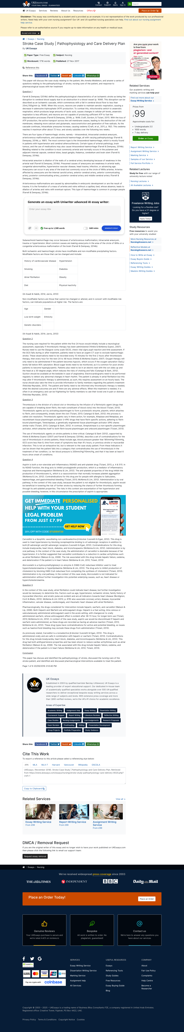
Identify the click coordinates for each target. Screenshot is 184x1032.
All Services (75, 985)
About (144, 965)
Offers (90, 10)
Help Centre (147, 980)
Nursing (40, 39)
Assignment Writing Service (144, 151)
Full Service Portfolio (141, 163)
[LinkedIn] (32, 958)
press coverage (102, 874)
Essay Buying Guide (115, 985)
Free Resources (113, 980)
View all (120, 799)
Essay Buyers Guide (140, 259)
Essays (31, 39)
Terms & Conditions (47, 1019)
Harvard (56, 765)
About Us (65, 10)
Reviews (54, 10)
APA (27, 765)
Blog (108, 990)
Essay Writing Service (80, 965)
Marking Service (139, 155)
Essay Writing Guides (141, 267)
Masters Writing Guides (142, 271)
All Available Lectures (141, 185)
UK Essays (30, 10)
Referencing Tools (139, 263)
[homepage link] (24, 39)
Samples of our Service (142, 159)
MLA (35, 765)
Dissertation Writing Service (83, 970)
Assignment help (78, 980)
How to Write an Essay (142, 255)
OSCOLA (96, 765)
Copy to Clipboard (33, 788)
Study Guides (112, 975)
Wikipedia (82, 765)
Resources (78, 10)
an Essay (145, 138)
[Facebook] (25, 958)
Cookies (81, 1019)
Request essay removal (35, 856)
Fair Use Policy (148, 970)
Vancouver (69, 765)
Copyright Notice (66, 1019)
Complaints (146, 975)
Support (107, 5)
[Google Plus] (40, 958)
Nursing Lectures (139, 181)
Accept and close (29, 33)
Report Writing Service (142, 147)
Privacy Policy (29, 1019)
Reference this (32, 67)
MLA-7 (44, 765)
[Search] (130, 4)
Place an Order (149, 10)
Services (43, 10)
